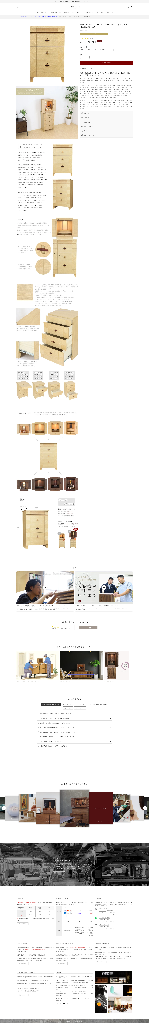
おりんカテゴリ (3, 817)
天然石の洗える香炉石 (15, 818)
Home (17, 16)
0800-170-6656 (102, 911)
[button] (18, 7)
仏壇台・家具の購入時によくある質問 (50, 704)
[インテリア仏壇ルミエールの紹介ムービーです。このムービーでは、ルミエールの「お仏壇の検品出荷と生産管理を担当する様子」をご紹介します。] (104, 587)
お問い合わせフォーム (104, 925)
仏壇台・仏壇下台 (33, 16)
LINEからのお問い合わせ (104, 918)
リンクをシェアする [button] (87, 68)
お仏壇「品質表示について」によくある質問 (73, 704)
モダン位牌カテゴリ (134, 818)
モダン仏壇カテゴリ (74, 824)
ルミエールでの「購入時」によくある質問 (97, 704)
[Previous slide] (4, 808)
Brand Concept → (59, 872)
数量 (81, 54)
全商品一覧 (54, 16)
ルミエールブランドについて (83, 998)
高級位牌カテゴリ (146, 817)
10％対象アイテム (25, 16)
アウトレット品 (100, 821)
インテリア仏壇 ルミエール (76, 1021)
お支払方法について (80, 708)
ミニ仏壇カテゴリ (49, 821)
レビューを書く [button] (88, 628)
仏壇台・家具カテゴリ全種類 (44, 16)
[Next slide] (145, 808)
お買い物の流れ (67, 708)
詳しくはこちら (22, 924)
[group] (37, 666)
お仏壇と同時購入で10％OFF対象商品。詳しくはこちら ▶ (94, 34)
